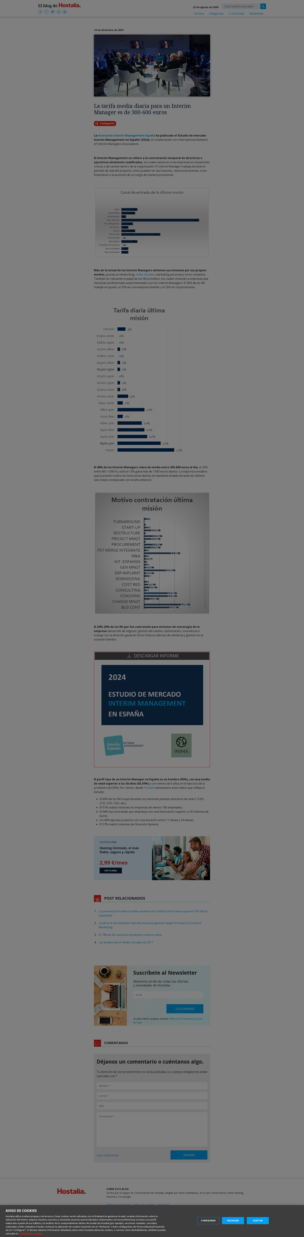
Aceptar (258, 1220)
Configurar (208, 1220)
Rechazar (233, 1220)
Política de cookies (31, 1233)
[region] (152, 1221)
